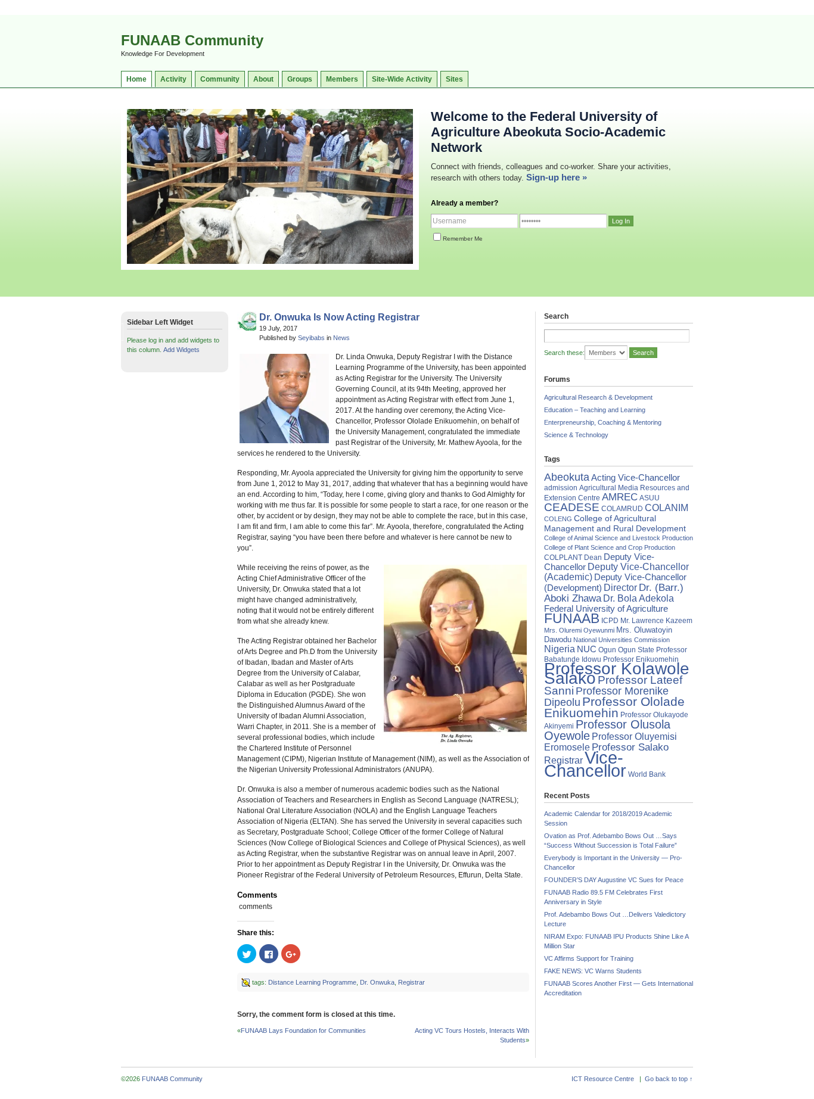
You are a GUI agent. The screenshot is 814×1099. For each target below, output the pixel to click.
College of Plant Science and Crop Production (609, 547)
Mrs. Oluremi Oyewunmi (579, 630)
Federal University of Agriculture (606, 609)
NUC (586, 649)
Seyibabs (311, 337)
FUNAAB (571, 618)
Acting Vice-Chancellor (635, 477)
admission (560, 487)
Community (220, 79)
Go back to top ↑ (669, 1078)
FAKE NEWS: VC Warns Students (593, 971)
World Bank (647, 774)
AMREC (620, 497)
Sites (454, 79)
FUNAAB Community (192, 40)
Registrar (411, 982)
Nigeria (559, 649)
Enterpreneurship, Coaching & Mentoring (602, 422)
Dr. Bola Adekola (638, 598)
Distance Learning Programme (312, 982)
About (263, 79)
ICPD (610, 620)
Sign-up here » (556, 177)
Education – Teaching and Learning (594, 409)
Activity (173, 79)
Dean (593, 557)
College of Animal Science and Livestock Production (618, 537)
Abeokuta (566, 477)
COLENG (558, 518)
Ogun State (636, 650)
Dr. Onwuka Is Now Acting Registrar (339, 317)
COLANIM (666, 508)
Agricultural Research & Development (598, 397)
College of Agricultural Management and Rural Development (615, 523)
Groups (299, 79)
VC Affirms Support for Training (588, 958)
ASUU (649, 498)
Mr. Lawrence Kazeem (656, 620)
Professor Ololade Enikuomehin (614, 707)
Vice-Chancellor (585, 764)
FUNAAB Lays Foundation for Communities (303, 1030)
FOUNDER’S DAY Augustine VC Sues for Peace (613, 879)
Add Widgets (181, 349)
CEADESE (571, 507)
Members (342, 79)
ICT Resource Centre (602, 1078)
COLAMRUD (622, 508)
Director (620, 587)
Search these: (564, 352)
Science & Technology (576, 434)
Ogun (607, 649)
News (341, 337)
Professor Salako (630, 747)
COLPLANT (563, 557)
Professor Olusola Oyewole (607, 730)
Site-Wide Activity (402, 79)
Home (136, 79)
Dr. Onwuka (377, 982)
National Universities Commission (621, 639)
